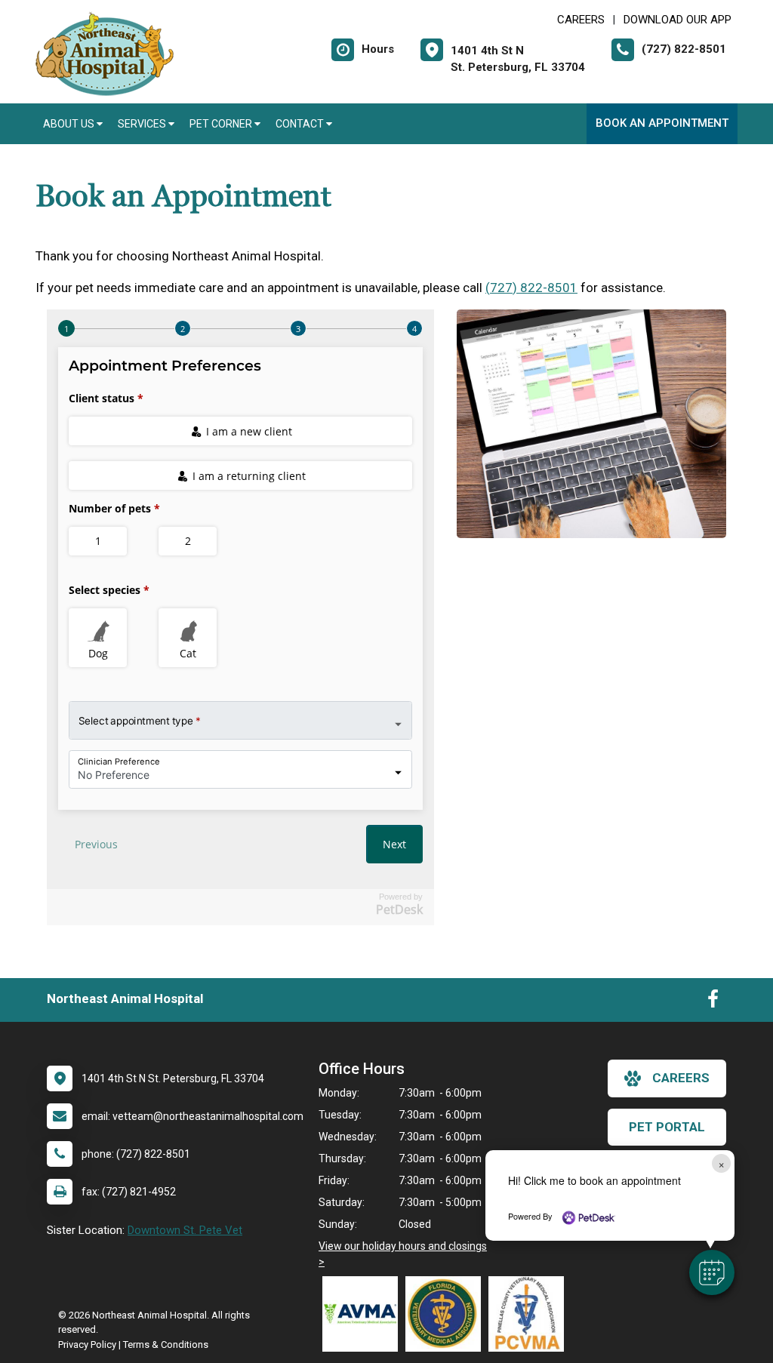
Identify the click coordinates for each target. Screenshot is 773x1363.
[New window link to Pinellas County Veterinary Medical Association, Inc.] (529, 1314)
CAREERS (581, 19)
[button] (712, 1272)
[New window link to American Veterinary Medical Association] (363, 1314)
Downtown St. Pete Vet (185, 1230)
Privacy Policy (87, 1344)
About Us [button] (70, 124)
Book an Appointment (662, 123)
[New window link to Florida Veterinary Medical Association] (446, 1314)
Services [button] (143, 124)
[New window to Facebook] (713, 1002)
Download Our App (677, 19)
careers (681, 1077)
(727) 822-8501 (531, 287)
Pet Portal (667, 1126)
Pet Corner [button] (221, 124)
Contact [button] (301, 124)
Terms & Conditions (165, 1344)
